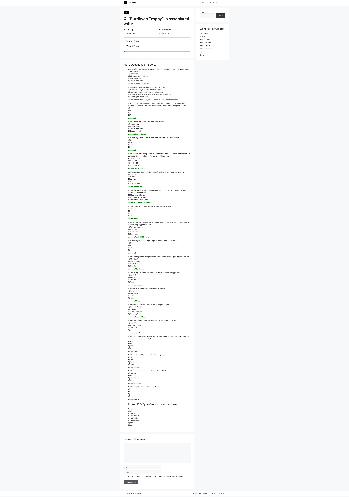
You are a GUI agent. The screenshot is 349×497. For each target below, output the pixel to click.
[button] (222, 2)
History (130, 411)
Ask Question (214, 3)
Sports (126, 12)
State (130, 425)
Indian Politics (133, 418)
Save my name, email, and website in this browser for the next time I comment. (155, 476)
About (195, 493)
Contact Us (213, 493)
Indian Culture (133, 413)
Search (202, 12)
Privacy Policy (203, 493)
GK (203, 3)
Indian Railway (133, 420)
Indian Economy (134, 416)
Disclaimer (222, 493)
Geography (132, 409)
